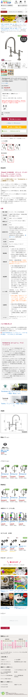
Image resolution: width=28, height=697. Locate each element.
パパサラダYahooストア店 (20, 669)
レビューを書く (4, 83)
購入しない (5, 95)
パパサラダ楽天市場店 (6, 669)
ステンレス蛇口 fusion (6, 678)
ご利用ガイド (4, 659)
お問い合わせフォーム (6, 664)
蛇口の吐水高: (4, 153)
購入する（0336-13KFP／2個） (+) (12, 98)
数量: (2, 114)
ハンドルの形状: (4, 141)
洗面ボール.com (18, 684)
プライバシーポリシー (6, 661)
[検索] (25, 9)
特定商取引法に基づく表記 (20, 661)
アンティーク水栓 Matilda (6, 675)
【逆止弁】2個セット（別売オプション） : (10, 93)
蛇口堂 (15, 672)
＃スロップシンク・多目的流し (16, 11)
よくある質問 (17, 659)
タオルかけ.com (4, 686)
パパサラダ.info (4, 684)
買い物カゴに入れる (15, 119)
